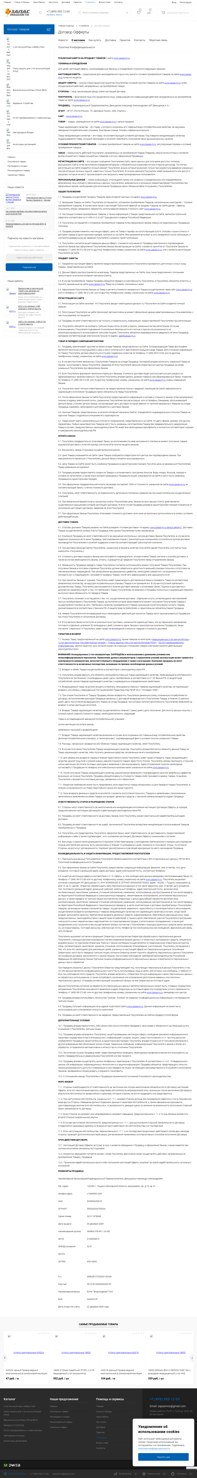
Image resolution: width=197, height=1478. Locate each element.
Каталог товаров (18, 29)
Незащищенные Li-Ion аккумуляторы (170, 639)
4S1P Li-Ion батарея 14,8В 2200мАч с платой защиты (29, 307)
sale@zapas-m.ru (127, 336)
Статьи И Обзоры (22, 2)
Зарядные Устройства (14, 1425)
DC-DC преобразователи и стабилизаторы (23, 1430)
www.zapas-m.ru (122, 58)
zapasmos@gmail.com (172, 1406)
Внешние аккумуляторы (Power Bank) (21, 1420)
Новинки (11, 157)
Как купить (53, 2)
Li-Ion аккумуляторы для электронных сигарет (82, 642)
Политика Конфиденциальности (76, 47)
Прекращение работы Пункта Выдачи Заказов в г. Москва (38, 199)
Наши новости (16, 187)
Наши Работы (39, 2)
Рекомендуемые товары (19, 170)
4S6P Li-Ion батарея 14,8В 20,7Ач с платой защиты (32, 323)
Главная (7, 2)
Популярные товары (17, 161)
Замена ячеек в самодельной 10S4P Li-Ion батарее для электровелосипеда (30, 290)
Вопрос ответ (105, 2)
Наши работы (15, 281)
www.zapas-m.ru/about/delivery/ (166, 527)
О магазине (78, 40)
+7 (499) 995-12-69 (39, 1474)
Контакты (118, 2)
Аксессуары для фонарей (15, 1441)
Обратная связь (158, 40)
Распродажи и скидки (17, 166)
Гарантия (78, 2)
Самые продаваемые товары (98, 1324)
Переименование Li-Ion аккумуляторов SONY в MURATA (26, 225)
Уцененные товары (16, 175)
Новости (63, 40)
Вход (174, 2)
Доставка (66, 2)
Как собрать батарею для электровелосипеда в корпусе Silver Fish (26, 212)
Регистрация (185, 2)
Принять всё (163, 1457)
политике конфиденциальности (154, 1448)
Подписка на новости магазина (26, 238)
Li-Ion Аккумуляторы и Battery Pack (19, 1406)
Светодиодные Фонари (14, 1435)
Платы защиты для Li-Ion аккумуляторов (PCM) (132, 642)
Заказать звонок (54, 15)
